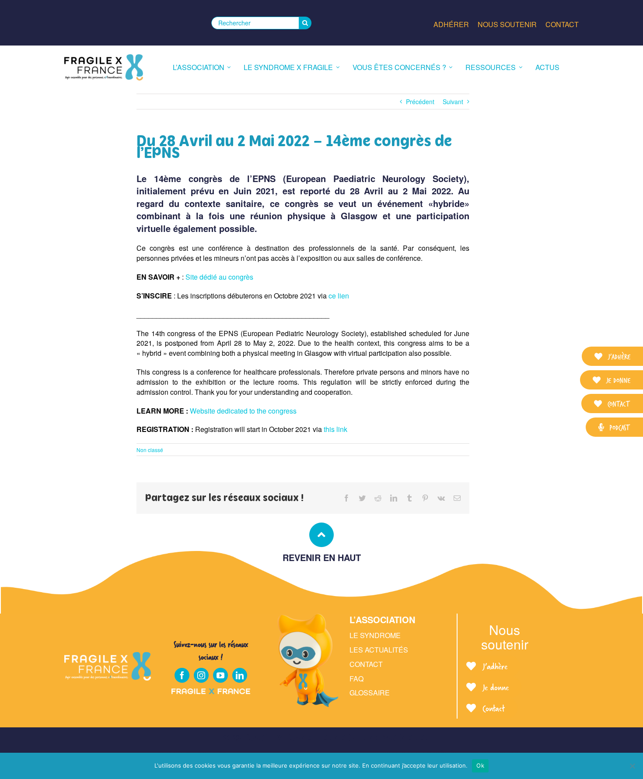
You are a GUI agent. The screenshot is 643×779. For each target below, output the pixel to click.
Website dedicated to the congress (243, 411)
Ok (480, 765)
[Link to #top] (321, 535)
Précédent (420, 101)
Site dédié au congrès (219, 277)
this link (335, 429)
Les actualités (378, 650)
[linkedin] (239, 675)
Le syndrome (375, 635)
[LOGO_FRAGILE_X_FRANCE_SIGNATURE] (103, 67)
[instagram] (201, 675)
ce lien (338, 296)
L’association (382, 619)
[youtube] (220, 675)
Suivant (453, 101)
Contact (366, 664)
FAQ (356, 679)
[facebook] (182, 675)
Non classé (149, 449)
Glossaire (369, 693)
